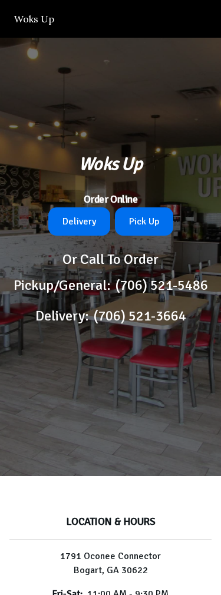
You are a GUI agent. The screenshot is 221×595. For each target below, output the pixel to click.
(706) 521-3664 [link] (140, 316)
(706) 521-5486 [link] (162, 285)
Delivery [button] (79, 221)
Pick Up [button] (144, 221)
